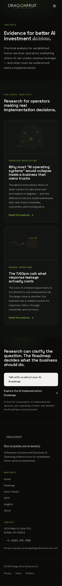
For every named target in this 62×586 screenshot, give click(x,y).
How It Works (11, 491)
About (7, 510)
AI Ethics (29, 573)
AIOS (7, 498)
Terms (18, 573)
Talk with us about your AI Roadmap (25, 379)
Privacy (7, 573)
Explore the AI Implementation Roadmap (23, 393)
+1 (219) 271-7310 (19, 540)
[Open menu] (54, 6)
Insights (8, 504)
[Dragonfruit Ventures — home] (22, 6)
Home (7, 479)
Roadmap (9, 485)
